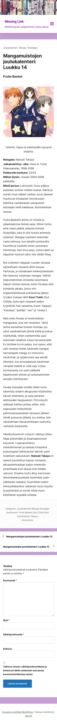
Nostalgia (32, 47)
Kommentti (10, 580)
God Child (38, 512)
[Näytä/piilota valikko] (52, 24)
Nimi (6, 620)
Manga (22, 47)
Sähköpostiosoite (13, 634)
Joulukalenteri (10, 47)
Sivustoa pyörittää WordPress (17, 712)
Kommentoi (27, 520)
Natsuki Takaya (30, 516)
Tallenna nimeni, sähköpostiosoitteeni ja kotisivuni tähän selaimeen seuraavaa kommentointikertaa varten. (25, 670)
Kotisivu (7, 648)
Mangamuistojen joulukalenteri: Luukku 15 (26, 546)
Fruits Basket (25, 512)
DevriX (28, 715)
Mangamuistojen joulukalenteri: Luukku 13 (29, 536)
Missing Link (14, 21)
